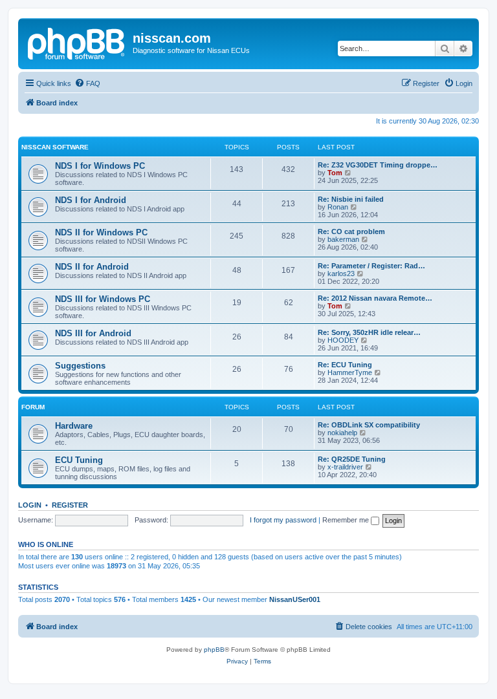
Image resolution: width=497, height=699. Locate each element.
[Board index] (77, 42)
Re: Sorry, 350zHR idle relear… (369, 332)
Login (29, 505)
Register (70, 505)
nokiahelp (342, 432)
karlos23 (341, 273)
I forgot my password (283, 520)
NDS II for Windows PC (101, 232)
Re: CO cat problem (351, 231)
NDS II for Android (92, 267)
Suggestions (80, 366)
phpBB (214, 649)
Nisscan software (55, 147)
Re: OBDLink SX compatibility (369, 425)
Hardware (74, 426)
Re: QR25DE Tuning (352, 459)
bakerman (343, 239)
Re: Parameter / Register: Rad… (371, 266)
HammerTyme (349, 372)
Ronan (337, 207)
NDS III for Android (93, 333)
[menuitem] (87, 83)
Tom (334, 173)
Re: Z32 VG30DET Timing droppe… (377, 165)
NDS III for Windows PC (102, 299)
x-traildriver (345, 467)
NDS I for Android (90, 200)
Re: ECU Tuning (345, 365)
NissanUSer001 (294, 599)
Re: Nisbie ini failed (351, 199)
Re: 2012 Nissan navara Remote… (375, 298)
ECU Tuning (79, 460)
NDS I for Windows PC (100, 166)
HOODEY (343, 340)
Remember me (346, 520)
